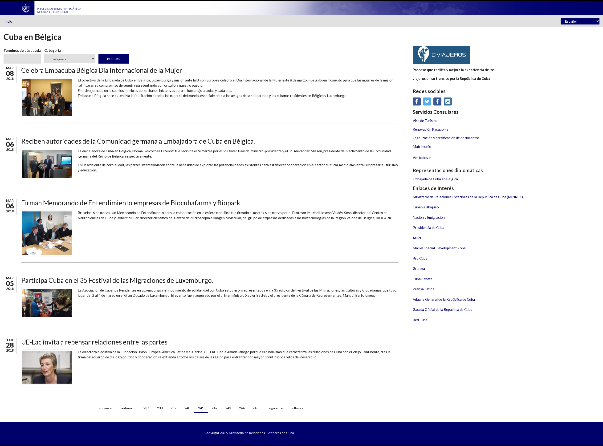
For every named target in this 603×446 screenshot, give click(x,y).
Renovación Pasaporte (430, 129)
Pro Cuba (420, 258)
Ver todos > (422, 157)
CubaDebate (422, 279)
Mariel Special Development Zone (439, 248)
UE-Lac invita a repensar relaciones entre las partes (94, 342)
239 (173, 408)
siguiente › (276, 408)
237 (146, 408)
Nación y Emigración (429, 217)
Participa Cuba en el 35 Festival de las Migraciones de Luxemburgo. (117, 280)
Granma (419, 268)
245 (255, 408)
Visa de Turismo (425, 120)
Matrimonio (422, 146)
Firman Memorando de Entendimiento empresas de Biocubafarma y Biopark (130, 203)
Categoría (52, 50)
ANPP (417, 238)
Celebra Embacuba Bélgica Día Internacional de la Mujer (101, 70)
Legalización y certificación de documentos (446, 138)
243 (228, 408)
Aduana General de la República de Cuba (444, 299)
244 (242, 408)
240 (187, 408)
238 (160, 408)
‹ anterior (126, 408)
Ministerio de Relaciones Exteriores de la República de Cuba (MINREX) (468, 197)
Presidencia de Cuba (428, 227)
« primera (105, 408)
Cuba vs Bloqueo (426, 207)
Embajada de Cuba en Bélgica (435, 179)
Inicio (8, 21)
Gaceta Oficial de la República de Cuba (442, 309)
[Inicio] (52, 8)
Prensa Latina (423, 289)
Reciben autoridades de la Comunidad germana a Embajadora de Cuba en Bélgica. (138, 141)
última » (297, 408)
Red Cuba (420, 320)
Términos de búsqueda (22, 50)
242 (214, 408)
